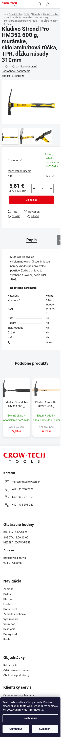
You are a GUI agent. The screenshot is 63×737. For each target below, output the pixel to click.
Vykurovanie (10, 619)
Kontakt (9, 473)
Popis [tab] (31, 240)
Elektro (7, 604)
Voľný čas (9, 624)
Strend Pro (18, 75)
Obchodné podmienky (16, 675)
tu (42, 709)
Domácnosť (10, 609)
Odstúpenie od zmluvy (16, 670)
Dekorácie (9, 629)
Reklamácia (10, 665)
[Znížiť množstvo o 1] (34, 188)
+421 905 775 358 (22, 497)
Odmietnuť (15, 728)
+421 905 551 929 (22, 504)
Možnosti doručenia (19, 171)
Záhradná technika (14, 614)
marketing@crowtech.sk (26, 481)
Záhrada (8, 589)
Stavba (7, 599)
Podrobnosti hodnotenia (16, 71)
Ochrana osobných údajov (18, 695)
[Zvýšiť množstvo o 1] (50, 188)
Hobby (49, 295)
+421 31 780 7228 (22, 489)
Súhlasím (44, 728)
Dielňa (7, 594)
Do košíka (31, 199)
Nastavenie (30, 718)
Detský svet (10, 634)
